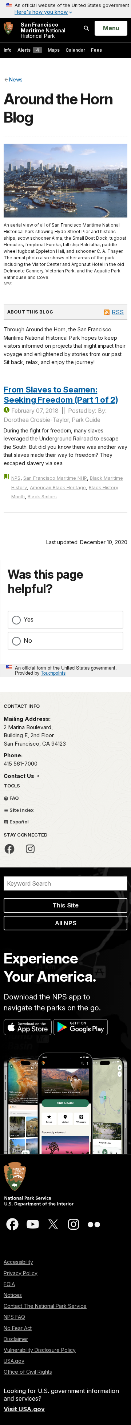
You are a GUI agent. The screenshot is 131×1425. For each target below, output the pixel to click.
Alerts (28, 50)
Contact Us (20, 776)
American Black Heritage (58, 487)
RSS (118, 312)
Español (18, 822)
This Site (65, 905)
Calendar (75, 50)
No (28, 640)
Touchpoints (53, 672)
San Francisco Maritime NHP (55, 478)
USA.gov (14, 1361)
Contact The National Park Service (45, 1306)
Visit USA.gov (24, 1409)
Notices (13, 1295)
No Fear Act (18, 1328)
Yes (28, 619)
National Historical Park (43, 30)
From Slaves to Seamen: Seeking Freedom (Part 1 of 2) (61, 394)
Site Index (21, 810)
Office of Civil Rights (28, 1372)
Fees (96, 50)
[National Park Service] (8, 28)
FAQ (13, 798)
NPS (15, 478)
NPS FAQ (14, 1317)
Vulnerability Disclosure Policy (40, 1350)
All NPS (65, 923)
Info (8, 50)
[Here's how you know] (65, 9)
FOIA (9, 1284)
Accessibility (18, 1262)
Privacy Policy (20, 1273)
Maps (54, 50)
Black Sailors (42, 496)
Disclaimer (16, 1339)
